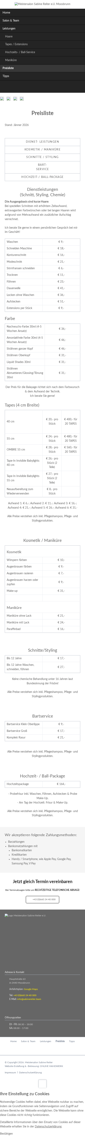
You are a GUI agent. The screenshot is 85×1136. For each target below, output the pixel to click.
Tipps (6, 76)
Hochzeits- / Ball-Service (20, 52)
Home (6, 12)
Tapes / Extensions (16, 44)
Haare (8, 36)
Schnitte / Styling (42, 157)
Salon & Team (11, 20)
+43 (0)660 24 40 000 (44, 899)
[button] (6, 1133)
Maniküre (11, 60)
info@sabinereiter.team (29, 999)
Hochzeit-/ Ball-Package (42, 177)
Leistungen (9, 28)
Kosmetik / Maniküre (43, 149)
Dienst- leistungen (42, 141)
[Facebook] (38, 87)
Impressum (10, 1072)
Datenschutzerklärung (30, 1072)
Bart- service (42, 167)
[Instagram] (47, 87)
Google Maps (31, 989)
